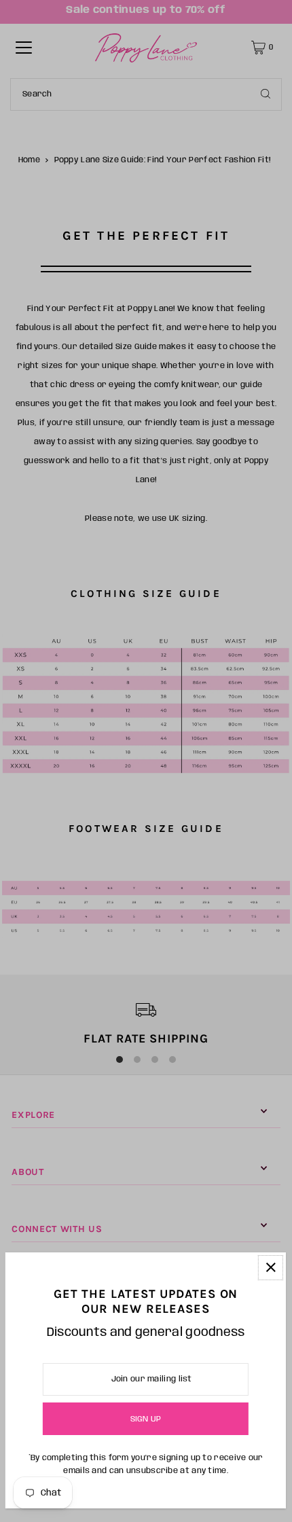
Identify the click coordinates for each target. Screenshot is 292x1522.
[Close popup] (270, 1268)
